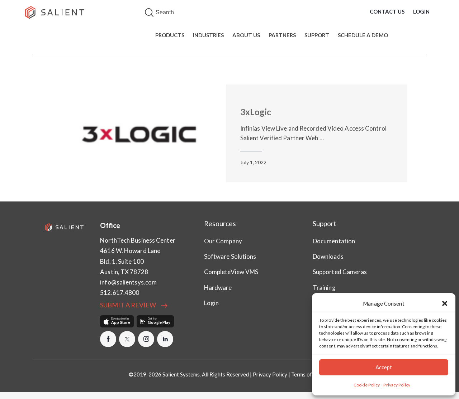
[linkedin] (165, 339)
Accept (383, 367)
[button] (444, 303)
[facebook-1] (108, 339)
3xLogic (255, 112)
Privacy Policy (396, 385)
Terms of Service (311, 374)
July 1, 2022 (253, 162)
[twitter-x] (127, 339)
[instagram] (146, 339)
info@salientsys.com (128, 282)
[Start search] (149, 13)
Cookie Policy (367, 385)
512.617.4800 (119, 292)
